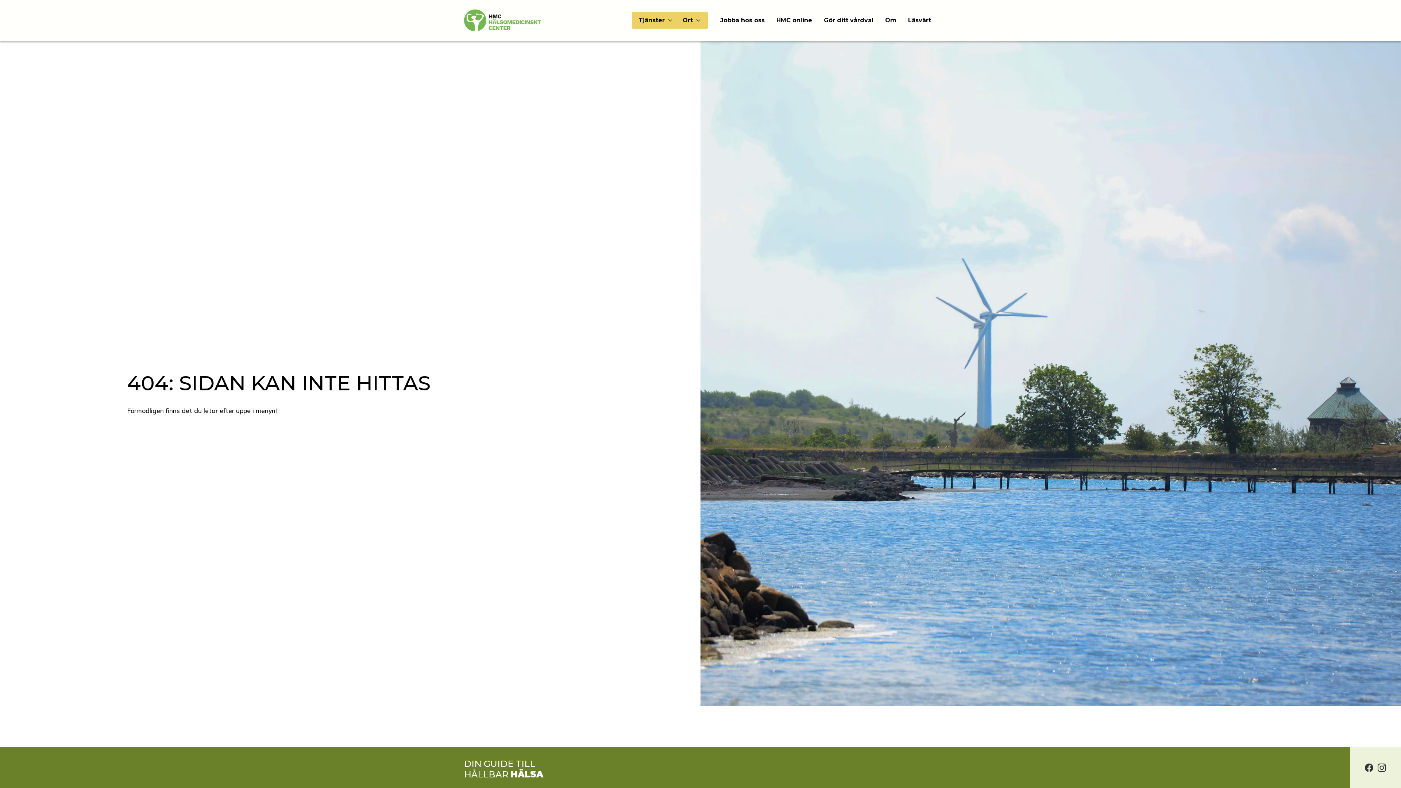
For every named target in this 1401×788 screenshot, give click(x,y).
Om (890, 20)
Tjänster (651, 20)
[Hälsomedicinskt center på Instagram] (1382, 767)
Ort (688, 20)
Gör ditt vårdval (848, 20)
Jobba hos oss (742, 20)
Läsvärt (919, 20)
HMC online (794, 20)
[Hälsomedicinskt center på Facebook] (1369, 767)
